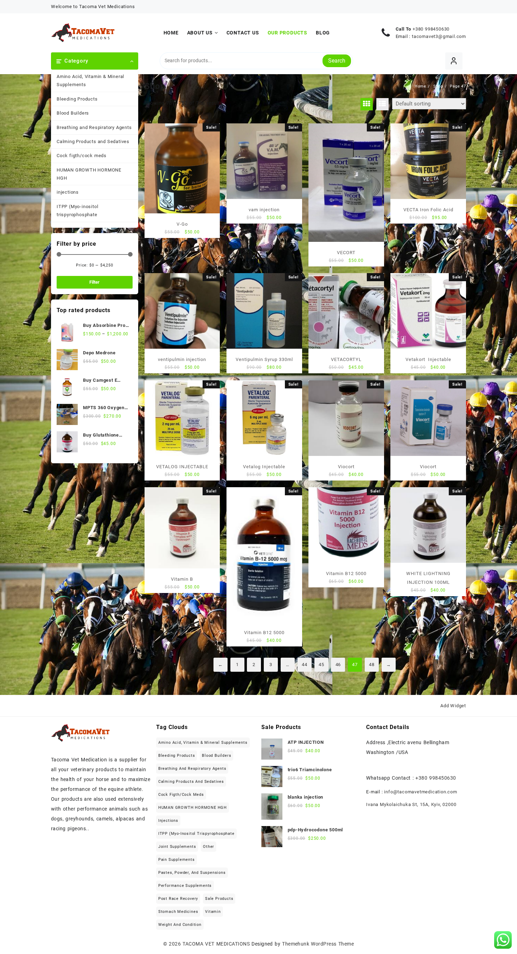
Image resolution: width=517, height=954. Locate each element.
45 (321, 664)
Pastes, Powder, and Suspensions (192, 872)
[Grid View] (366, 104)
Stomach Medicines (178, 911)
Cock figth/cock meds (82, 155)
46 (338, 664)
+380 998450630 (431, 29)
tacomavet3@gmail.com (439, 36)
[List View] (382, 104)
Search (336, 60)
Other (208, 846)
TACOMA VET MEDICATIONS (216, 944)
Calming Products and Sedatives (93, 141)
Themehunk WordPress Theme (318, 944)
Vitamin (213, 911)
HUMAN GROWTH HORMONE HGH (89, 174)
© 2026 (173, 944)
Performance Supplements (185, 885)
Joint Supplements (177, 846)
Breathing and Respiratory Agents (94, 127)
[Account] (453, 61)
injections (68, 192)
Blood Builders (73, 113)
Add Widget (453, 705)
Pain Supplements (176, 859)
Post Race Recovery (178, 898)
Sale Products (219, 898)
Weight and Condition (180, 924)
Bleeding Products (77, 99)
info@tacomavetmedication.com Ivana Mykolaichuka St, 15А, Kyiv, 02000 (411, 798)
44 (304, 664)
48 (372, 664)
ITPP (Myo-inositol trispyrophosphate (77, 210)
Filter (94, 282)
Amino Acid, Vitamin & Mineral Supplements (90, 80)
